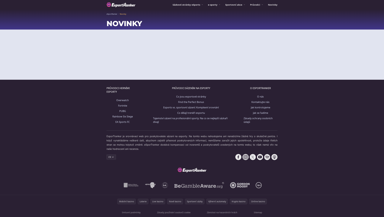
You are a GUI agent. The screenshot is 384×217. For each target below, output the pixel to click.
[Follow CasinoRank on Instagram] (246, 157)
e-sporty (212, 4)
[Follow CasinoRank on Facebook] (238, 157)
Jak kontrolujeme (260, 107)
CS (109, 157)
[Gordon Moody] (240, 185)
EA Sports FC (122, 122)
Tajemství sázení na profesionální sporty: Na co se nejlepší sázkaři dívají (190, 120)
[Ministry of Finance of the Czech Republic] (130, 185)
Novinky (272, 4)
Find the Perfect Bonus (191, 102)
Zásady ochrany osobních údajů (258, 120)
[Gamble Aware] (199, 185)
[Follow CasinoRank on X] (253, 157)
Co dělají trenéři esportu (191, 113)
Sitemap (258, 212)
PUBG (122, 111)
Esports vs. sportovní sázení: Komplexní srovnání (191, 107)
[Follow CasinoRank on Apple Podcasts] (274, 157)
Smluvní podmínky (131, 212)
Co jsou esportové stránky (191, 96)
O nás (260, 96)
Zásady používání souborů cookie (173, 212)
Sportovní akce (233, 4)
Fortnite (122, 105)
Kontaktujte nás (260, 102)
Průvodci (255, 4)
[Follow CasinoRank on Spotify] (267, 157)
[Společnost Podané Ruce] (165, 185)
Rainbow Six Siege (122, 116)
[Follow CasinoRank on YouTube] (260, 157)
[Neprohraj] (150, 185)
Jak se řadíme (260, 113)
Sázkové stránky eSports (186, 4)
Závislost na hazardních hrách (222, 212)
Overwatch (122, 100)
